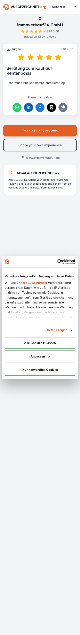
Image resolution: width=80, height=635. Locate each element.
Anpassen (38, 356)
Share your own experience (40, 145)
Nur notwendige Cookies (40, 369)
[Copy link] (62, 107)
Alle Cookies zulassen (40, 343)
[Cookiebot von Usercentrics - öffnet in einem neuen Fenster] (57, 261)
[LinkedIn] (28, 107)
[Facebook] (40, 107)
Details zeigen (57, 330)
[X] (51, 107)
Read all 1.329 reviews (40, 131)
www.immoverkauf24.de (42, 157)
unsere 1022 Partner (32, 282)
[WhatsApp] (17, 107)
